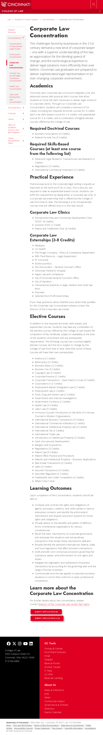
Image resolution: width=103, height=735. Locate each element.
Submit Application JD (46, 611)
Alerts (8, 725)
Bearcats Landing (53, 678)
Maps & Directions (54, 690)
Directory (49, 708)
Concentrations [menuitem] (14, 38)
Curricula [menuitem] (12, 113)
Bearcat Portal (52, 663)
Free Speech (57, 728)
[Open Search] (93, 4)
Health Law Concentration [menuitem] (15, 87)
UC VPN (48, 674)
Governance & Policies (56, 704)
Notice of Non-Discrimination (46, 725)
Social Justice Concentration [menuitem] (15, 55)
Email (47, 655)
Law (9, 19)
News (47, 697)
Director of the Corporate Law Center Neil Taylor (64, 604)
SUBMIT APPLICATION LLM (47, 618)
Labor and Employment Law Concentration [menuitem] (15, 98)
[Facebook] (9, 644)
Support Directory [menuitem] (12, 31)
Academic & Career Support (26, 19)
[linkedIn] (31, 644)
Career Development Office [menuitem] (13, 140)
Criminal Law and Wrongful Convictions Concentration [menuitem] (15, 77)
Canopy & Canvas (53, 648)
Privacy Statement (42, 728)
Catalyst (48, 659)
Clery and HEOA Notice (22, 725)
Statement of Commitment (72, 725)
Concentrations (48, 19)
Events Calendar (53, 712)
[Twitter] (14, 644)
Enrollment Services (55, 652)
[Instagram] (19, 644)
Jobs (46, 693)
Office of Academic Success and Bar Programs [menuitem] (14, 129)
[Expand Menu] (100, 11)
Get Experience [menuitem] (14, 107)
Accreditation (90, 728)
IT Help (48, 670)
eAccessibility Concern (23, 728)
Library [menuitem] (11, 119)
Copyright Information (73, 728)
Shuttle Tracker (52, 667)
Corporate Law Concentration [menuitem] (16, 65)
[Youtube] (25, 644)
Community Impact (54, 701)
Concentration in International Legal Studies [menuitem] (15, 46)
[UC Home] (15, 4)
